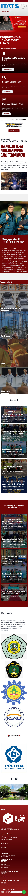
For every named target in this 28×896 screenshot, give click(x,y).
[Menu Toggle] (14, 1)
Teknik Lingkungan (4, 876)
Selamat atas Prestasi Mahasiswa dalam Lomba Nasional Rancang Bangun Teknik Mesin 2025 (13, 484)
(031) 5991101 (8, 836)
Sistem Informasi (4, 885)
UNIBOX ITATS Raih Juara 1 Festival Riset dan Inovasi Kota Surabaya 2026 (12, 414)
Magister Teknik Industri (5, 891)
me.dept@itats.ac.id (8, 839)
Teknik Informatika (4, 883)
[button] (14, 14)
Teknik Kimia (3, 864)
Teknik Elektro (3, 882)
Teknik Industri (3, 862)
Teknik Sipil (3, 873)
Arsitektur (2, 874)
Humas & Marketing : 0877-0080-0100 (9, 837)
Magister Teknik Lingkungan (6, 892)
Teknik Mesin (6, 11)
